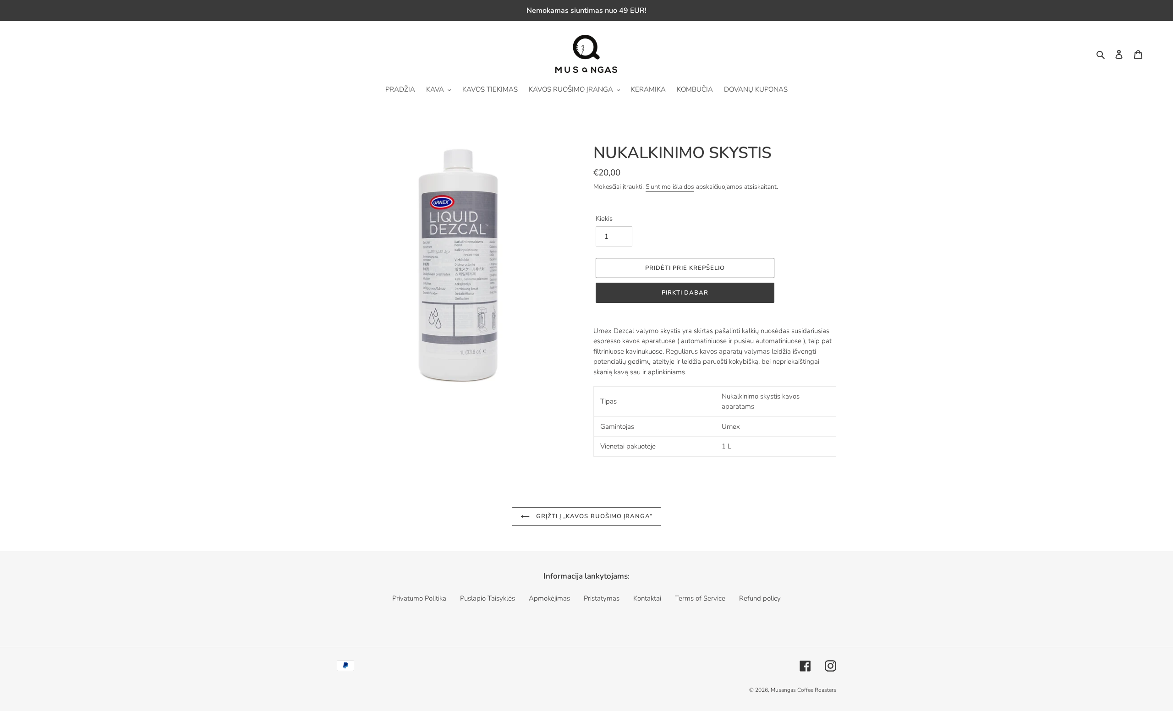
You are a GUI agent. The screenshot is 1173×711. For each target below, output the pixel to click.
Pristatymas (601, 598)
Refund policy (760, 598)
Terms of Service (700, 598)
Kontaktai (647, 598)
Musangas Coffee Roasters (803, 690)
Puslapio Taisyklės (487, 598)
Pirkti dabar (685, 293)
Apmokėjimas (549, 598)
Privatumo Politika (419, 598)
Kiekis (604, 218)
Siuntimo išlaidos (670, 186)
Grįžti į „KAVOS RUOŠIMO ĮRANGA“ (593, 516)
